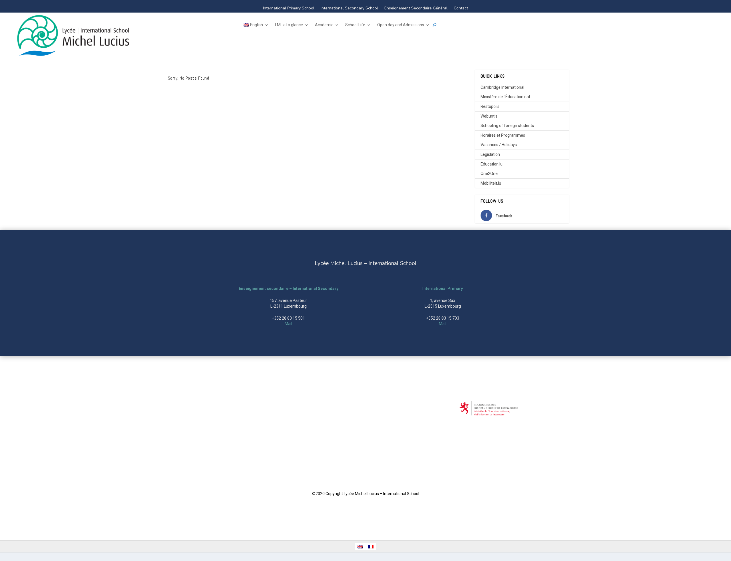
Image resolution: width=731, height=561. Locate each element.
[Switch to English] (360, 546)
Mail (288, 323)
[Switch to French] (371, 546)
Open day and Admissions (400, 25)
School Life (355, 25)
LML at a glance (289, 25)
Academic (324, 25)
